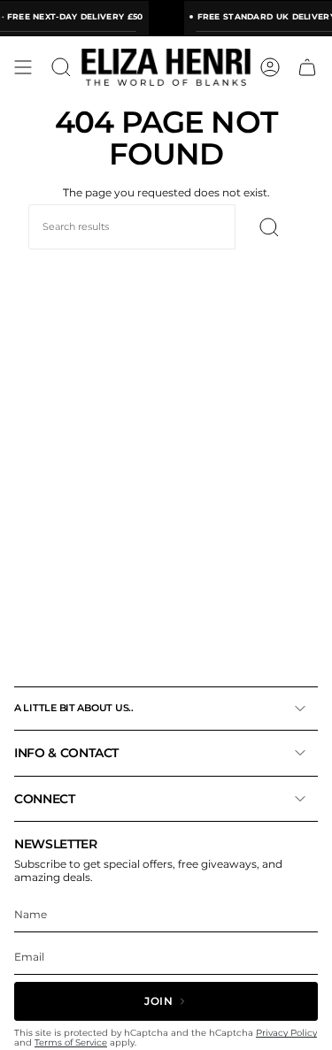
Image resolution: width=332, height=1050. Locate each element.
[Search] (269, 227)
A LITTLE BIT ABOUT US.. (74, 707)
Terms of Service (71, 1042)
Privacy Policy (286, 1033)
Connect (44, 799)
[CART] (307, 67)
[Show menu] (23, 67)
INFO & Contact (66, 753)
